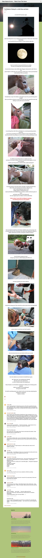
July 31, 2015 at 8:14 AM (11, 441)
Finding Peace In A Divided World (15, 547)
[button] (4, 12)
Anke (8, 450)
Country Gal (9, 482)
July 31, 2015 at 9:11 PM (11, 479)
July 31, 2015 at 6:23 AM (11, 410)
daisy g (8, 470)
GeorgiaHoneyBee (10, 413)
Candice (8, 436)
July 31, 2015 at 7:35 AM (11, 420)
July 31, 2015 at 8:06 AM (11, 433)
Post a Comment (7, 505)
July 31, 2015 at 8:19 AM (11, 447)
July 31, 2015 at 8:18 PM (11, 473)
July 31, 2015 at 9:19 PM (11, 487)
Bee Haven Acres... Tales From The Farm (14, 1)
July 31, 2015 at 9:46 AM (11, 454)
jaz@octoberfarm (10, 444)
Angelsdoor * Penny (10, 457)
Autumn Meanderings (13, 533)
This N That (9, 423)
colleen (8, 404)
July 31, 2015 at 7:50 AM (11, 427)
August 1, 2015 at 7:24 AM (11, 495)
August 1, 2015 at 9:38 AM (11, 503)
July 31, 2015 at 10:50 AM (11, 467)
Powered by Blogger (21, 556)
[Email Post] (4, 396)
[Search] (27, 1)
